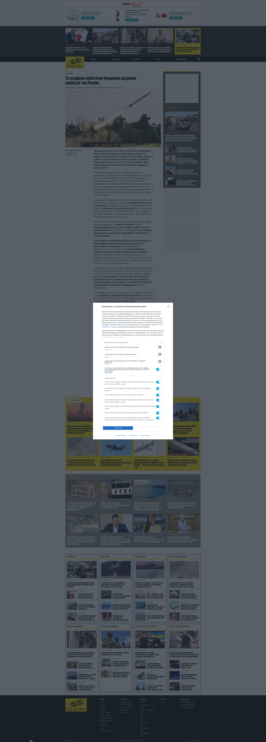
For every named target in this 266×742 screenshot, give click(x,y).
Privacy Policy (144, 435)
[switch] (158, 347)
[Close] (169, 307)
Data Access (133, 435)
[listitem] (133, 342)
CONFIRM (118, 428)
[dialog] (133, 371)
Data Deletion (121, 435)
